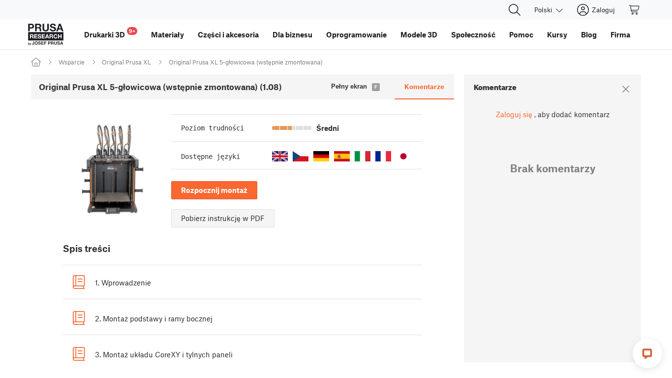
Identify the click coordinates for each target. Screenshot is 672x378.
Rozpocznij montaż (214, 190)
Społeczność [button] (473, 34)
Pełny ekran (349, 86)
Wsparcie (72, 62)
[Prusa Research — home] (45, 34)
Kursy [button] (557, 34)
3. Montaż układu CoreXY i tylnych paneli (164, 354)
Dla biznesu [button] (292, 34)
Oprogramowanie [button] (356, 34)
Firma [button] (620, 34)
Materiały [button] (167, 34)
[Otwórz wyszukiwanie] (514, 9)
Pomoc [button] (521, 34)
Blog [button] (589, 34)
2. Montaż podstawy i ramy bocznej (154, 318)
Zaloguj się (514, 114)
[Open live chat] (647, 353)
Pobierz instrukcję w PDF (223, 218)
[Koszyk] (634, 9)
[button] (280, 156)
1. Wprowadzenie (123, 282)
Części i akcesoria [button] (228, 34)
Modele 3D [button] (418, 34)
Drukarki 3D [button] (109, 33)
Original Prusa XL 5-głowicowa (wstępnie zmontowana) (246, 62)
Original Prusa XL (126, 62)
